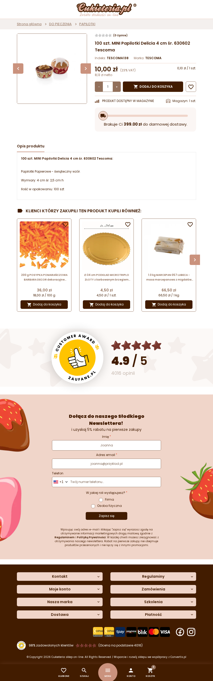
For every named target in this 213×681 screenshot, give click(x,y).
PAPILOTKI (87, 24)
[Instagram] (191, 632)
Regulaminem (65, 537)
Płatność (153, 614)
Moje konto (60, 589)
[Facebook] (180, 632)
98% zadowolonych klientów (51, 645)
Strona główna (29, 24)
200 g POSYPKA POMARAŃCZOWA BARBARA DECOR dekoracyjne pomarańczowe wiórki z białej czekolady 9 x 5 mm (44, 277)
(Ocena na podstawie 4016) (120, 645)
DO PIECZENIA (60, 24)
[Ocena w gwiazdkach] (136, 345)
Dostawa (60, 614)
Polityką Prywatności (91, 537)
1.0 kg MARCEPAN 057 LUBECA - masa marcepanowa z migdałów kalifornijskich (168, 277)
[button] (131, 672)
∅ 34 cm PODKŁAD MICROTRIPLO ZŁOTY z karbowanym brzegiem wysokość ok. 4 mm (106, 277)
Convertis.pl (178, 657)
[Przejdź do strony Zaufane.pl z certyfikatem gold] (77, 358)
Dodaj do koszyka (153, 86)
